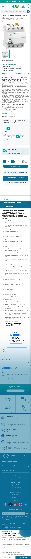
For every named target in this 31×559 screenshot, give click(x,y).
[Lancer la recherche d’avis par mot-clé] (28, 363)
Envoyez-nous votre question (15, 390)
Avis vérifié (5, 370)
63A (13, 136)
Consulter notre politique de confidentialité (11, 552)
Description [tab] (7, 199)
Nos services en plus (9, 466)
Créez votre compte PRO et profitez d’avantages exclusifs (16, 178)
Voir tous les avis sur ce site (16, 343)
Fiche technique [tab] (8, 206)
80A (18, 136)
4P (8, 128)
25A (5, 136)
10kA (5, 142)
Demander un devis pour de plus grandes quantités (16, 183)
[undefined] (23, 340)
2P (4, 128)
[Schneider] (4, 74)
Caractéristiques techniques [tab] (12, 202)
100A (22, 136)
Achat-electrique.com (9, 461)
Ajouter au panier (15, 166)
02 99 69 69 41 (20, 1)
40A (9, 136)
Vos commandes (8, 470)
